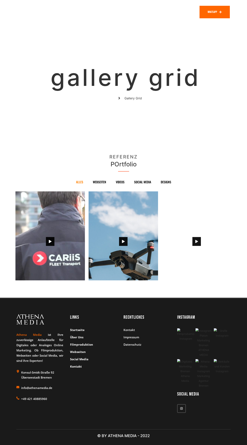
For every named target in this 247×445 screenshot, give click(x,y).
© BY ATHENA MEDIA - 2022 (123, 435)
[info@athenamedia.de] (17, 387)
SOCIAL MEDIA (142, 182)
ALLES (79, 182)
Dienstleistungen (157, 12)
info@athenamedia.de (36, 388)
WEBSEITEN (99, 182)
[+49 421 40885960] (17, 398)
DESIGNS (166, 182)
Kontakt (187, 12)
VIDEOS (120, 182)
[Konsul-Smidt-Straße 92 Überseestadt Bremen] (17, 371)
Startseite (110, 12)
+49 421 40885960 (34, 399)
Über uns (131, 12)
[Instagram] (181, 408)
